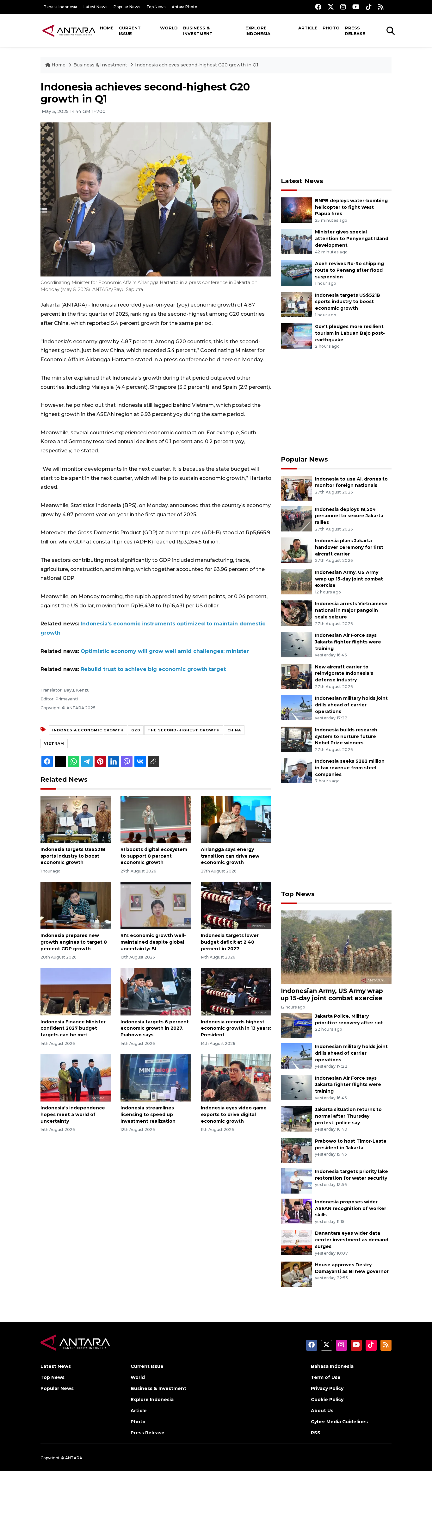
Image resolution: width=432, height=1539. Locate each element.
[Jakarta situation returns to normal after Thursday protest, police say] (296, 1118)
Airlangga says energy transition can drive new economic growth (230, 856)
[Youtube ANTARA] (356, 7)
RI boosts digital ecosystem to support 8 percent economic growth (153, 856)
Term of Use (326, 1377)
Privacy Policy (327, 1388)
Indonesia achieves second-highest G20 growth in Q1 (196, 65)
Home (107, 27)
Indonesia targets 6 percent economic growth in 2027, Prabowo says (154, 1028)
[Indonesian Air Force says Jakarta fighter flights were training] (296, 644)
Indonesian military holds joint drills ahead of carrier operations (351, 704)
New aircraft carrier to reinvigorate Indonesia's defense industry (344, 673)
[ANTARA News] (68, 30)
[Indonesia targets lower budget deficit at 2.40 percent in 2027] (236, 905)
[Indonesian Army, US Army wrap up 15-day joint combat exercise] (296, 581)
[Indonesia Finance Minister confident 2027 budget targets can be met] (75, 991)
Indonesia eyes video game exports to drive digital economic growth (234, 1114)
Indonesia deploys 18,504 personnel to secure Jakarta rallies (349, 515)
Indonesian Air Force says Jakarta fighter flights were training (348, 641)
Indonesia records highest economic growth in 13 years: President (236, 1028)
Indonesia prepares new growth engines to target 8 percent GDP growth (73, 942)
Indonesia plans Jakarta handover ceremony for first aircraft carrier (349, 547)
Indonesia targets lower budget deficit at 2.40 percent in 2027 (230, 942)
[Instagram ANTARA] (343, 7)
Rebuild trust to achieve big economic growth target (153, 669)
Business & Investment (198, 30)
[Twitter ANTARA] (331, 7)
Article (308, 27)
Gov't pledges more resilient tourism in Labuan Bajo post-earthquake (350, 333)
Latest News (95, 6)
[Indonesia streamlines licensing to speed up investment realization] (155, 1078)
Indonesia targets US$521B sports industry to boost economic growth (73, 856)
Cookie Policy (327, 1399)
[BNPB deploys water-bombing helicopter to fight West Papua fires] (296, 210)
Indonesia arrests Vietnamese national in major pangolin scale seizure (351, 610)
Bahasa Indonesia (60, 6)
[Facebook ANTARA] (318, 7)
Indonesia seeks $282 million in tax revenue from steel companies (350, 767)
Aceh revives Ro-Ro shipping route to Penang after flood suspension (349, 270)
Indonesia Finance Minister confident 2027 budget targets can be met (73, 1028)
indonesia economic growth (88, 730)
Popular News (127, 6)
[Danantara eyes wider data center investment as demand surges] (296, 1242)
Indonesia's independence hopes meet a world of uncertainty (72, 1114)
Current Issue (130, 30)
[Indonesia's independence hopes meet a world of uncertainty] (75, 1078)
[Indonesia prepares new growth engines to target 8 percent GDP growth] (75, 905)
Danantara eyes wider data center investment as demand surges (351, 1239)
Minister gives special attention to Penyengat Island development (351, 238)
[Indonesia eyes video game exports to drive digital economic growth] (236, 1078)
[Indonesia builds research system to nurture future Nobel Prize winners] (296, 739)
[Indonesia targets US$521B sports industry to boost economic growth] (75, 819)
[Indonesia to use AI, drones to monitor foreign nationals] (296, 488)
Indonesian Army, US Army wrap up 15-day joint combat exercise (349, 578)
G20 (135, 730)
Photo (331, 27)
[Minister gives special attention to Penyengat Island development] (296, 241)
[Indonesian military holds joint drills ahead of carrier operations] (296, 707)
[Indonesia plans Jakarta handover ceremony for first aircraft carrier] (296, 550)
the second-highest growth (184, 730)
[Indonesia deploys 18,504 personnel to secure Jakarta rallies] (296, 518)
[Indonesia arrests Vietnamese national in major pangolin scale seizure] (296, 613)
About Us (322, 1410)
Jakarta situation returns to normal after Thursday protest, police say (348, 1116)
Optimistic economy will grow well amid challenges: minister (165, 651)
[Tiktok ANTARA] (369, 7)
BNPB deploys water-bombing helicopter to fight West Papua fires (351, 207)
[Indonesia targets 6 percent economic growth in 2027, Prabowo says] (155, 991)
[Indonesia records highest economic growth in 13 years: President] (236, 991)
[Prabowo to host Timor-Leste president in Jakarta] (296, 1150)
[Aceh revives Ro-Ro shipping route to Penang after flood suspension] (296, 273)
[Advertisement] (336, 125)
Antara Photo (184, 6)
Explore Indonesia (257, 30)
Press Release (355, 30)
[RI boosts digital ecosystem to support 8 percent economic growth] (155, 819)
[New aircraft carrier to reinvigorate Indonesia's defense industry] (296, 676)
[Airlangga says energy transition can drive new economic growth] (236, 819)
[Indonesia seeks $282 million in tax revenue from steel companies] (296, 770)
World (169, 27)
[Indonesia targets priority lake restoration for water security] (296, 1180)
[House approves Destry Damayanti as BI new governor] (296, 1274)
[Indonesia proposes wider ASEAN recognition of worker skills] (296, 1211)
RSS (315, 1433)
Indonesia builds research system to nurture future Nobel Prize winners (346, 736)
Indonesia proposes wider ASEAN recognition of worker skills (350, 1208)
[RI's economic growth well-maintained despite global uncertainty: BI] (155, 905)
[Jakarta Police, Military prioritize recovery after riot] (296, 1025)
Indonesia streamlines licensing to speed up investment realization (148, 1114)
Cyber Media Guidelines (339, 1421)
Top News (155, 6)
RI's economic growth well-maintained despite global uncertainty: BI (153, 942)
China (234, 730)
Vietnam (54, 743)
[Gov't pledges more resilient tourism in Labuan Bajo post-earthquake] (296, 335)
